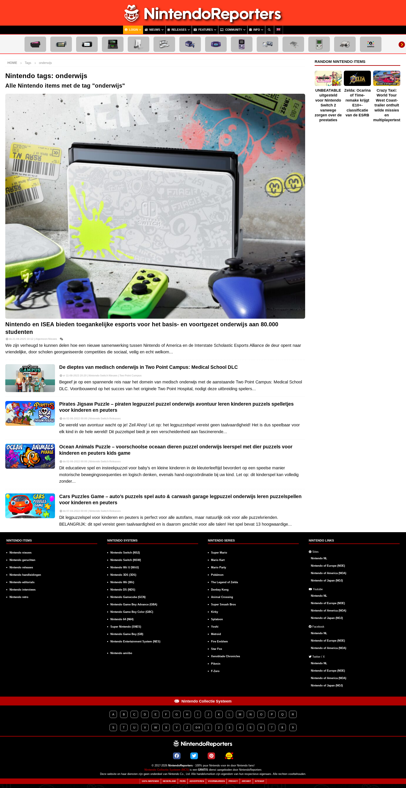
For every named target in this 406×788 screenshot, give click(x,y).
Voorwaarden (216, 781)
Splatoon (217, 619)
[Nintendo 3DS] (112, 44)
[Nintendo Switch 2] (35, 44)
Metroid (216, 634)
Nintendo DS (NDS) (122, 589)
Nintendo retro (19, 597)
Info (256, 29)
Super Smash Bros (223, 604)
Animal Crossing (222, 597)
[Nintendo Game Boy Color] (241, 44)
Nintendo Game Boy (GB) (126, 634)
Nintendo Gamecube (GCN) (127, 597)
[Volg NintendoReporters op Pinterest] (211, 755)
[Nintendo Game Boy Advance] (215, 44)
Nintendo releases (21, 567)
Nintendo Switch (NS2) (125, 552)
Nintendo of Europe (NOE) (328, 565)
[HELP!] (229, 756)
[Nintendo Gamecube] (190, 44)
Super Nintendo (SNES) (125, 626)
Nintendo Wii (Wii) (122, 582)
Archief (246, 781)
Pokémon (217, 574)
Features (205, 29)
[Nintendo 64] (267, 44)
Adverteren (196, 781)
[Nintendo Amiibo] (370, 44)
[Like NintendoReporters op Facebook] (177, 755)
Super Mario (219, 552)
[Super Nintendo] (293, 44)
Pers (183, 781)
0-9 (198, 727)
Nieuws (154, 29)
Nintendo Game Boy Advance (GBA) (133, 604)
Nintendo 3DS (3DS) (123, 574)
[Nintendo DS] (164, 44)
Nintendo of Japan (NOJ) (327, 580)
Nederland (169, 781)
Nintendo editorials (22, 582)
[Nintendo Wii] (138, 44)
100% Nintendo (150, 781)
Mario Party (218, 567)
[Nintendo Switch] (61, 44)
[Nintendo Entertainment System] (344, 44)
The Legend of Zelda (224, 582)
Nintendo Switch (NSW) (125, 560)
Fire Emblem (219, 641)
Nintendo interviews (23, 589)
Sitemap (259, 781)
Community (233, 29)
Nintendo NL (319, 558)
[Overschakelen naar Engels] (278, 30)
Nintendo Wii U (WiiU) (124, 567)
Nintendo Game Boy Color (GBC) (131, 611)
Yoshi (214, 626)
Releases (179, 29)
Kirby (214, 611)
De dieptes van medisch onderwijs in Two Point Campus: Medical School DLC (148, 367)
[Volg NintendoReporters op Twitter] (194, 755)
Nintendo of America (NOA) (328, 573)
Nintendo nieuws (21, 552)
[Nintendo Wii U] (86, 44)
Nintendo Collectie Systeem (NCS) (166, 769)
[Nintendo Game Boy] (319, 44)
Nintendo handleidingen (25, 574)
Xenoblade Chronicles (225, 656)
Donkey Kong (220, 589)
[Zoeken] (269, 30)
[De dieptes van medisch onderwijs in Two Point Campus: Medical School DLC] (30, 378)
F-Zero (215, 671)
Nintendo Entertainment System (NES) (135, 641)
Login (133, 29)
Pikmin (215, 663)
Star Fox (216, 648)
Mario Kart (218, 560)
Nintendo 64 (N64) (121, 619)
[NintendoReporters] (203, 22)
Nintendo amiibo (121, 653)
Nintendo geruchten (22, 560)
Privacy (233, 781)
